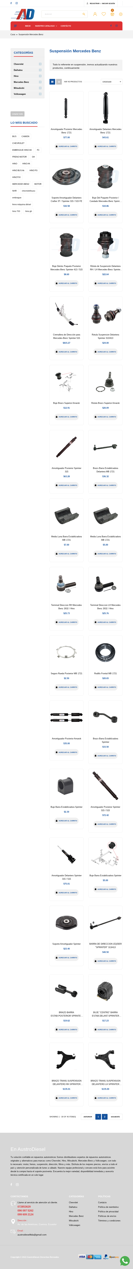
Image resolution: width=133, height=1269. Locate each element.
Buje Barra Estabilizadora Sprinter (66, 807)
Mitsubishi (19, 88)
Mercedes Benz (21, 82)
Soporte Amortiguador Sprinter (66, 944)
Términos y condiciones (109, 1220)
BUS (14, 136)
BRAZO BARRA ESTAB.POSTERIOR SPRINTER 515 (66, 1015)
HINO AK (26, 164)
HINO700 (16, 177)
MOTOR (38, 184)
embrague (16, 198)
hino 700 (16, 211)
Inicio (28, 26)
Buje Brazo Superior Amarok (66, 403)
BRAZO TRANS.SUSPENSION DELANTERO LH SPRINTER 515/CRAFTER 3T (105, 1084)
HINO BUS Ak (18, 170)
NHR (14, 191)
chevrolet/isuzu (28, 191)
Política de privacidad (108, 1211)
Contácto (66, 26)
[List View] (59, 82)
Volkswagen (20, 94)
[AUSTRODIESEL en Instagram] (17, 3)
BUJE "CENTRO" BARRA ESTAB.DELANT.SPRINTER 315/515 (105, 1015)
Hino (16, 76)
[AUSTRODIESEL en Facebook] (11, 3)
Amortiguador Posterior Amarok (66, 738)
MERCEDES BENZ (20, 184)
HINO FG (33, 170)
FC (38, 150)
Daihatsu (18, 70)
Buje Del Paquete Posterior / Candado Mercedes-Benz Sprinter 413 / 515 (105, 201)
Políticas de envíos (107, 1216)
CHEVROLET (18, 143)
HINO (14, 164)
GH (33, 157)
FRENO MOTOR (19, 157)
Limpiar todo (17, 114)
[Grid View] (52, 82)
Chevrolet (18, 64)
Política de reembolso (108, 1207)
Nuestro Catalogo (45, 26)
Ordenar (107, 82)
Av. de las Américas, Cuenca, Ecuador (37, 1224)
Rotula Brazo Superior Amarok (105, 403)
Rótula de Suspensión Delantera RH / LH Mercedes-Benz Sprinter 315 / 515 (105, 269)
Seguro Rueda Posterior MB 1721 (66, 673)
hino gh (28, 211)
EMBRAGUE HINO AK (22, 150)
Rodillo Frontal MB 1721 (105, 673)
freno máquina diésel (21, 204)
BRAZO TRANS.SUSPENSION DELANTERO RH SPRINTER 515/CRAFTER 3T (66, 1084)
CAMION (25, 136)
